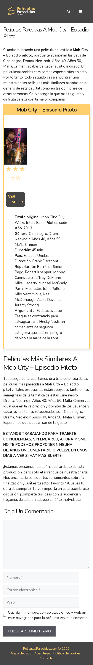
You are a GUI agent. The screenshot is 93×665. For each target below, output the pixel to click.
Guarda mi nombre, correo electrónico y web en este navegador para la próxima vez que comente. (48, 615)
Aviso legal (42, 653)
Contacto (46, 658)
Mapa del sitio (21, 653)
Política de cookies (67, 653)
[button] (69, 11)
